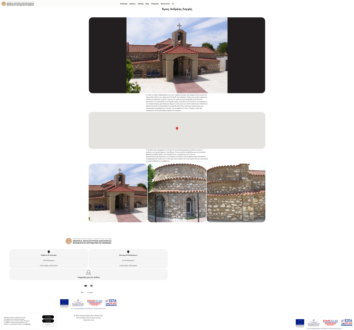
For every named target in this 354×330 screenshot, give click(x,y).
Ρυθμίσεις (48, 324)
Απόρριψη (48, 321)
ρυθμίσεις (28, 324)
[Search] (173, 3)
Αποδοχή (48, 317)
